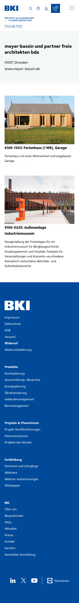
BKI (7, 503)
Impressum (12, 317)
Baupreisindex (14, 515)
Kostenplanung (15, 373)
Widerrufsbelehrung (18, 350)
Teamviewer (61, 581)
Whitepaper (12, 485)
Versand (10, 337)
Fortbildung (13, 459)
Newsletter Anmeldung (20, 554)
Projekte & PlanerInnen (19, 18)
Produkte (11, 367)
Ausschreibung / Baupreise (22, 380)
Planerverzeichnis (18, 20)
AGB (7, 330)
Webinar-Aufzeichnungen (21, 479)
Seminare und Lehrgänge (21, 466)
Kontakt (10, 541)
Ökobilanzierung (16, 393)
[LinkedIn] (13, 580)
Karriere (10, 548)
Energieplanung (15, 386)
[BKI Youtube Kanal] (34, 580)
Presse (9, 535)
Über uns (11, 509)
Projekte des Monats (18, 442)
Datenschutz (13, 324)
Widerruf (11, 343)
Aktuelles (11, 528)
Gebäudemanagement (19, 399)
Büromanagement (17, 406)
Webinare (11, 472)
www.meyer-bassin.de (22, 68)
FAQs (8, 522)
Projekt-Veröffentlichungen (22, 429)
